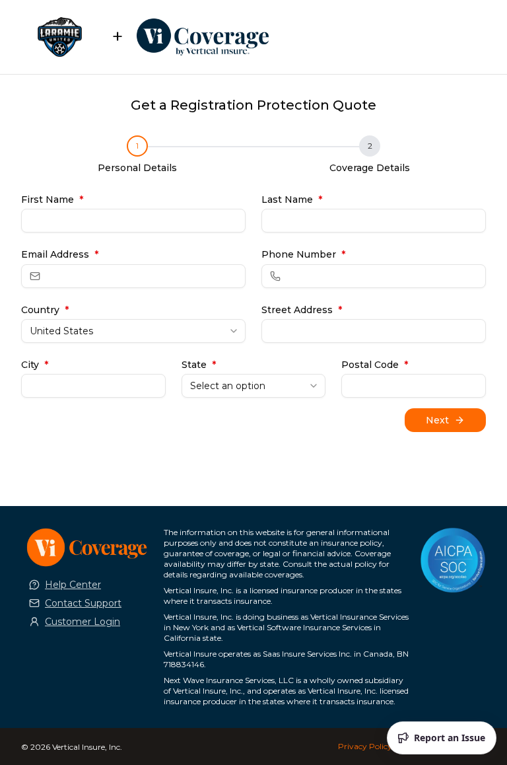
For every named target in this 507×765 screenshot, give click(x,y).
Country (45, 310)
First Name (52, 199)
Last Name (291, 199)
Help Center (73, 585)
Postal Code (374, 365)
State (199, 365)
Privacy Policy (365, 746)
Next (437, 420)
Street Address (301, 310)
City (34, 365)
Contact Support (83, 603)
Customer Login (82, 622)
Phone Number (303, 254)
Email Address (59, 254)
